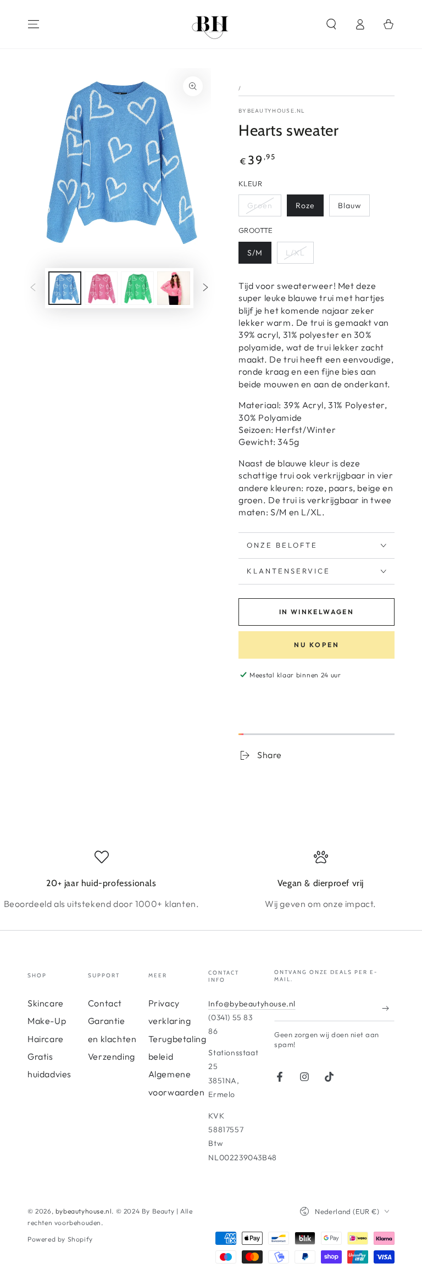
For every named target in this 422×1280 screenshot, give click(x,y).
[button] (331, 24)
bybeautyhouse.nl (272, 110)
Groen (260, 205)
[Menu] (33, 24)
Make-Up (46, 1020)
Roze (305, 205)
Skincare (45, 1003)
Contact (105, 1003)
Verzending (111, 1056)
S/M (255, 253)
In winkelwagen (316, 612)
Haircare (45, 1038)
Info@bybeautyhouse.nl (252, 1004)
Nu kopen (317, 645)
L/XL (295, 253)
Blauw (349, 205)
